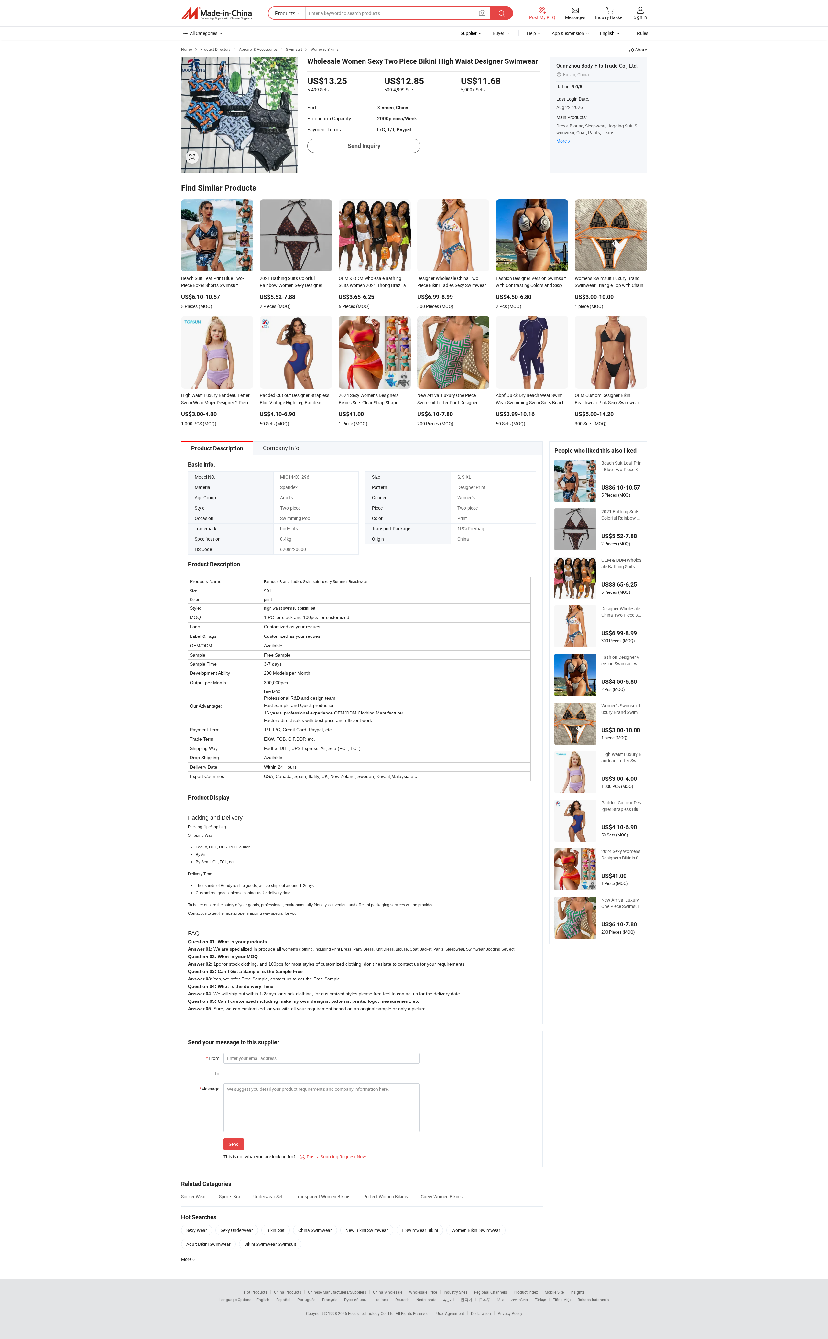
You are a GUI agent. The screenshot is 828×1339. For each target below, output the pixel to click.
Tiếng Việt (562, 1299)
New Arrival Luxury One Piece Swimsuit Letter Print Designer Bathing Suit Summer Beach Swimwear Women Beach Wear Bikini (621, 903)
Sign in (640, 17)
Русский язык (356, 1299)
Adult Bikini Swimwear (208, 1244)
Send (234, 1144)
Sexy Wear (196, 1230)
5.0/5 (577, 86)
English (262, 1299)
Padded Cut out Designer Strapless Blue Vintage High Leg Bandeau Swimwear (621, 806)
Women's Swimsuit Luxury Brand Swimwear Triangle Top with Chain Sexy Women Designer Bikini (621, 709)
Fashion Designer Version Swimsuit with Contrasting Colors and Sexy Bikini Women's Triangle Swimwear (621, 660)
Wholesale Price (423, 1292)
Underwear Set (268, 1196)
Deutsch (402, 1299)
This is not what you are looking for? (259, 1157)
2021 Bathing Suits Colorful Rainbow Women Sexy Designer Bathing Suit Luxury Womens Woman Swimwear (621, 514)
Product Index (526, 1292)
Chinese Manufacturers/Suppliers (337, 1292)
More (561, 141)
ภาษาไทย (519, 1299)
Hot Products (255, 1292)
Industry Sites (455, 1292)
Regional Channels (490, 1292)
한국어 (466, 1299)
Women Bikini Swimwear (476, 1230)
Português (306, 1299)
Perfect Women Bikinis (385, 1196)
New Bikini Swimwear (366, 1230)
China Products (287, 1292)
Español (283, 1299)
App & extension (568, 33)
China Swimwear (315, 1230)
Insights (577, 1292)
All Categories (203, 33)
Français (329, 1299)
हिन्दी (501, 1299)
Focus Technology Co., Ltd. (372, 1313)
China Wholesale (387, 1292)
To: (217, 1073)
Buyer (498, 33)
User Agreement (450, 1313)
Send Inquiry (364, 145)
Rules (642, 33)
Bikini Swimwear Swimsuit (270, 1244)
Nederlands (426, 1299)
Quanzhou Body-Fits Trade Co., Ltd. (597, 65)
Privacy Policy (510, 1313)
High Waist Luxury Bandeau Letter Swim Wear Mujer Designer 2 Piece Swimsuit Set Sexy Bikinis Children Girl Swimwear (621, 757)
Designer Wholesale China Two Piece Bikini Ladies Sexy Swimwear (621, 611)
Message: (209, 1089)
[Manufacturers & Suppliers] (216, 13)
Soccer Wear (193, 1196)
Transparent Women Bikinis (323, 1196)
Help (531, 33)
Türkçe (540, 1299)
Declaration (481, 1313)
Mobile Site (554, 1292)
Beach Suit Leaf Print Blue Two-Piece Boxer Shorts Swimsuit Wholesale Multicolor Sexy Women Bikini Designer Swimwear (621, 466)
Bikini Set (276, 1230)
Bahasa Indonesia (593, 1299)
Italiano (381, 1299)
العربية (448, 1299)
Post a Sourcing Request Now (333, 1157)
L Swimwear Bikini (420, 1230)
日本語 (485, 1299)
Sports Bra (229, 1196)
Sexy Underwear (237, 1230)
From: (213, 1058)
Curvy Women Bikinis (442, 1196)
